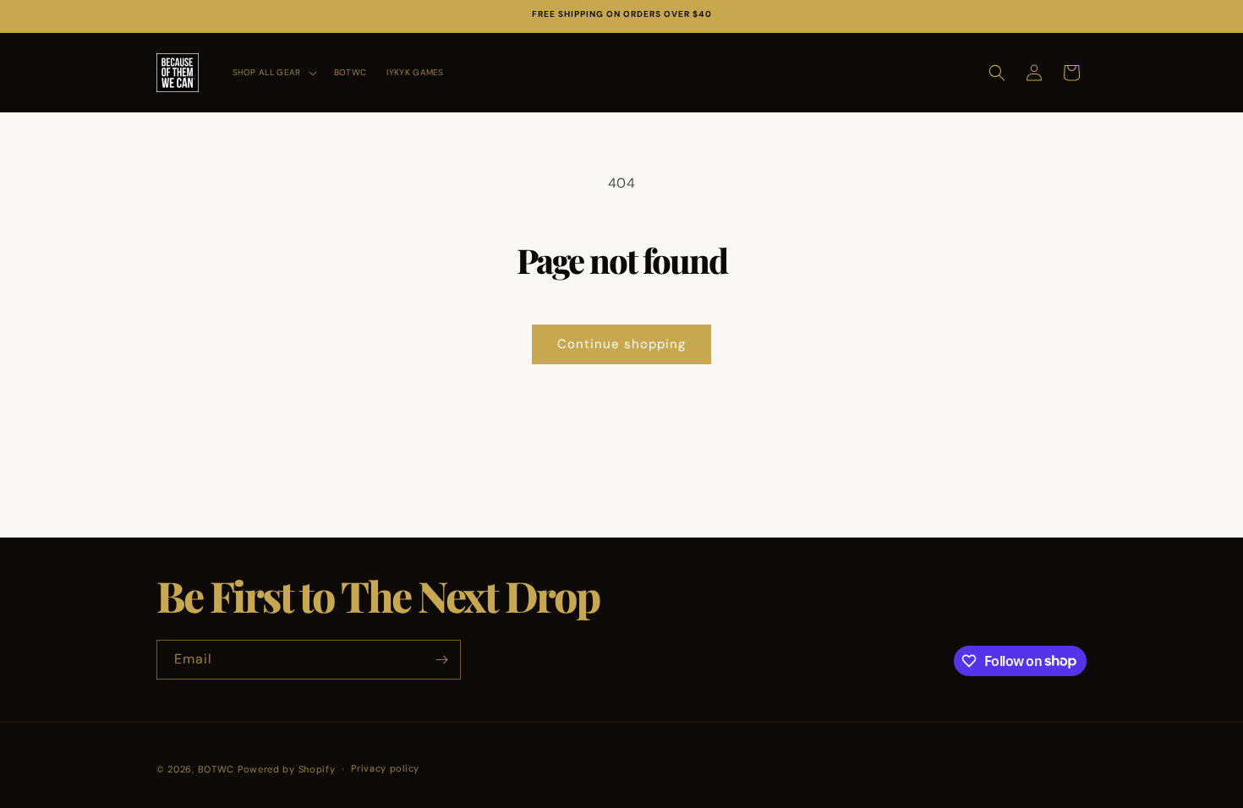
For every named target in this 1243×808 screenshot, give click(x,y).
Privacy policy (385, 768)
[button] (273, 72)
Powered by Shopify (287, 769)
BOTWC (218, 769)
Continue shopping (621, 344)
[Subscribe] (441, 660)
